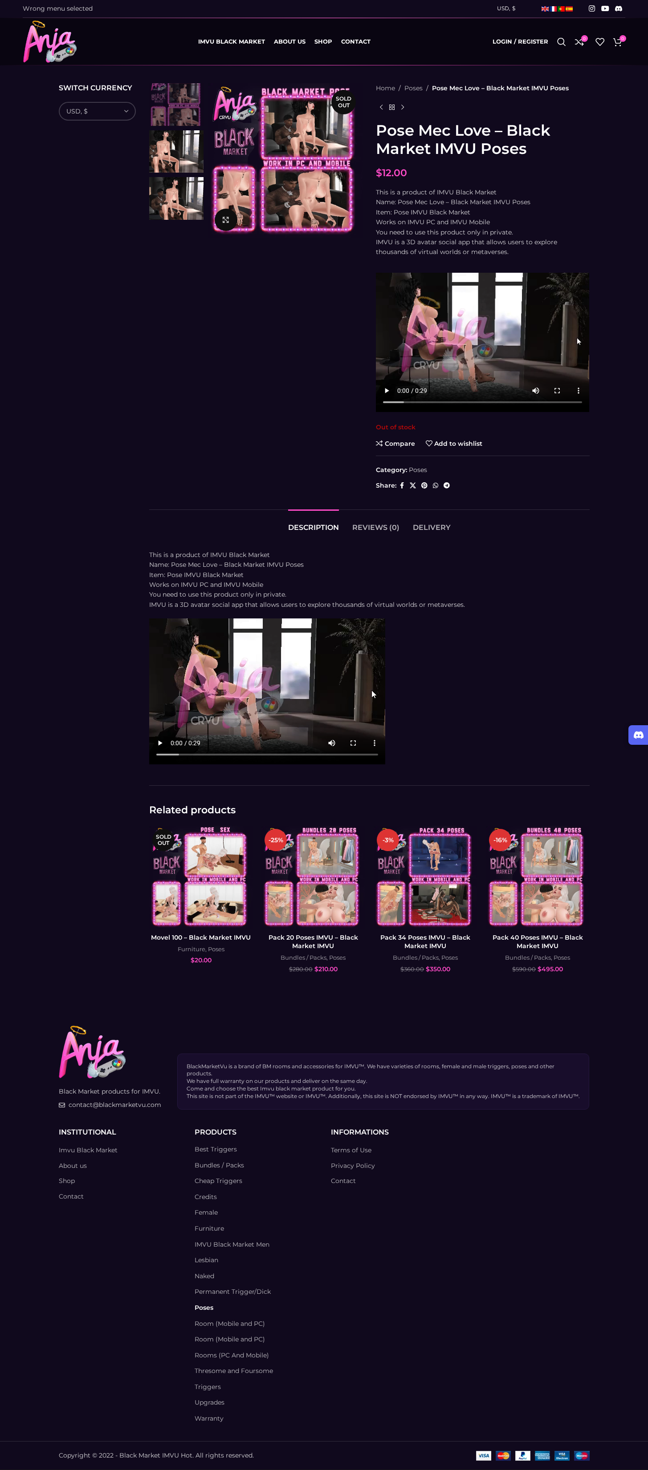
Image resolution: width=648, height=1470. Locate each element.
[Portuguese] (562, 8)
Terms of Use (351, 1151)
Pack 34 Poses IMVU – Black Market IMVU (425, 941)
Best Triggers (216, 1150)
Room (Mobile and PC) (230, 1324)
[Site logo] (49, 41)
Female (206, 1213)
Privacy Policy (353, 1166)
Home (385, 88)
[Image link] (92, 1052)
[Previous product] (381, 107)
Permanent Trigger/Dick (233, 1292)
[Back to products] (392, 107)
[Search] (562, 42)
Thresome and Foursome (234, 1371)
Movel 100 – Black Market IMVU (201, 937)
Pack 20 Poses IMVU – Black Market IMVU (313, 941)
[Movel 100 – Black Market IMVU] (201, 877)
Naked (204, 1276)
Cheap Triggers (218, 1181)
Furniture (191, 949)
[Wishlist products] (600, 42)
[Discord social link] (618, 9)
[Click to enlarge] (226, 220)
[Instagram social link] (592, 9)
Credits (206, 1197)
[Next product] (402, 107)
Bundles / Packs (303, 957)
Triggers (208, 1387)
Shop (67, 1181)
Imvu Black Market (88, 1151)
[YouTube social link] (605, 9)
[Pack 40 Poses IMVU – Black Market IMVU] (537, 877)
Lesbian (206, 1260)
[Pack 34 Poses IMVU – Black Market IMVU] (425, 877)
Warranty (209, 1419)
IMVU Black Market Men (232, 1244)
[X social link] (413, 486)
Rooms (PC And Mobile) (232, 1355)
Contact (71, 1196)
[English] (546, 8)
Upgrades (209, 1403)
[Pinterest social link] (424, 486)
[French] (554, 8)
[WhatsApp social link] (435, 486)
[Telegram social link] (446, 486)
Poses (413, 88)
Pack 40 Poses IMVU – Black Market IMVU (538, 941)
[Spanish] (570, 8)
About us (73, 1166)
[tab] (313, 523)
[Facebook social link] (401, 486)
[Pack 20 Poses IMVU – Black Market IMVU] (313, 877)
